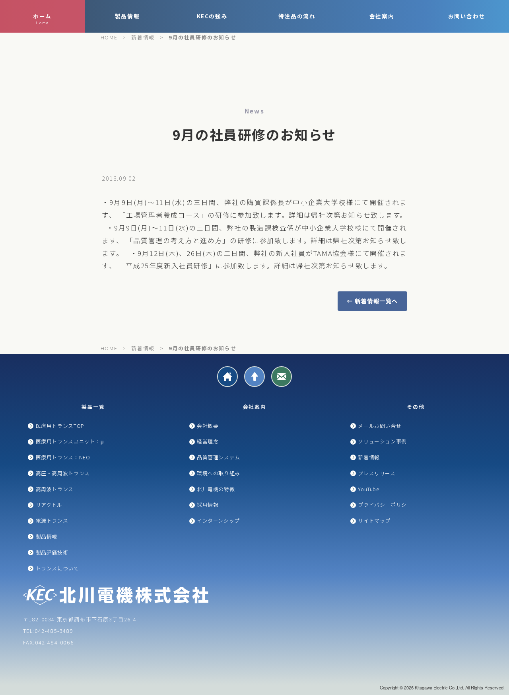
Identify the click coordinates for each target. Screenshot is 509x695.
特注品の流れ (297, 16)
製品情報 (127, 16)
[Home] (227, 376)
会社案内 (381, 16)
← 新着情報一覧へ (372, 301)
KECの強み (212, 16)
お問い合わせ (467, 16)
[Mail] (281, 376)
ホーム (42, 18)
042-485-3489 (54, 630)
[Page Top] (254, 376)
